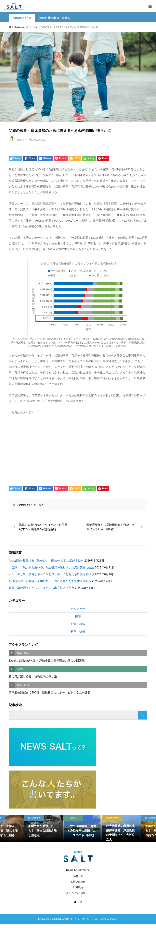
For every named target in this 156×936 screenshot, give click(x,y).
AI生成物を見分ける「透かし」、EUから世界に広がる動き (46, 560)
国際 (78, 616)
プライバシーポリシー (78, 893)
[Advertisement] (78, 449)
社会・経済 (37, 505)
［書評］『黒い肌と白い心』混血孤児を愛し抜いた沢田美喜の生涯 (51, 567)
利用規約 (78, 887)
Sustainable (22, 18)
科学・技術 (78, 631)
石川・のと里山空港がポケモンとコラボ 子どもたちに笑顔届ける (51, 574)
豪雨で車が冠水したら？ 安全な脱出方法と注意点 (41, 587)
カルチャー (78, 608)
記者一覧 (78, 875)
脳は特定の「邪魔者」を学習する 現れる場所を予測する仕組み (50, 581)
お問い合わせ (78, 881)
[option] (19, 828)
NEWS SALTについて (78, 870)
